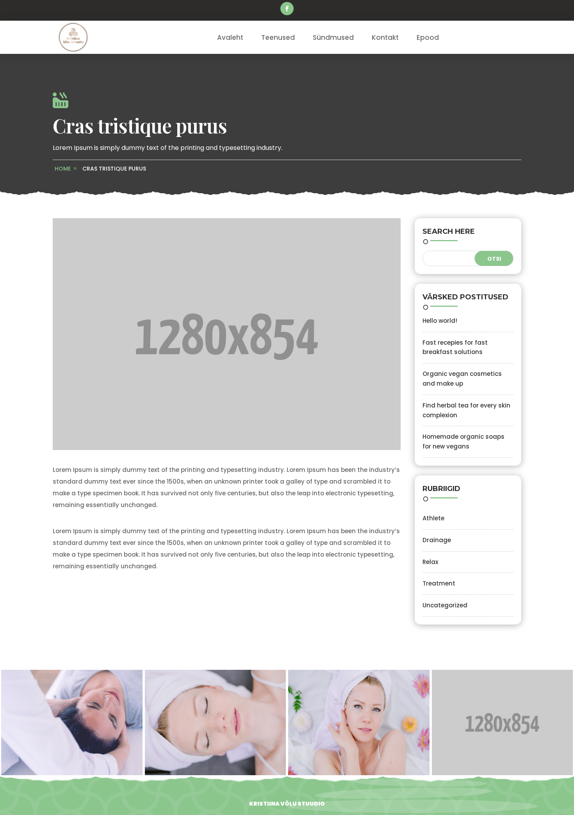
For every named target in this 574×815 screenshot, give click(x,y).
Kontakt (385, 37)
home (63, 169)
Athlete (433, 518)
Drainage (436, 540)
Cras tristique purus (114, 169)
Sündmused (333, 37)
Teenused (278, 37)
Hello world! (439, 321)
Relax (430, 562)
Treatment (438, 583)
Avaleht (230, 37)
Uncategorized (444, 605)
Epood (428, 37)
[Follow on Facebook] (287, 8)
